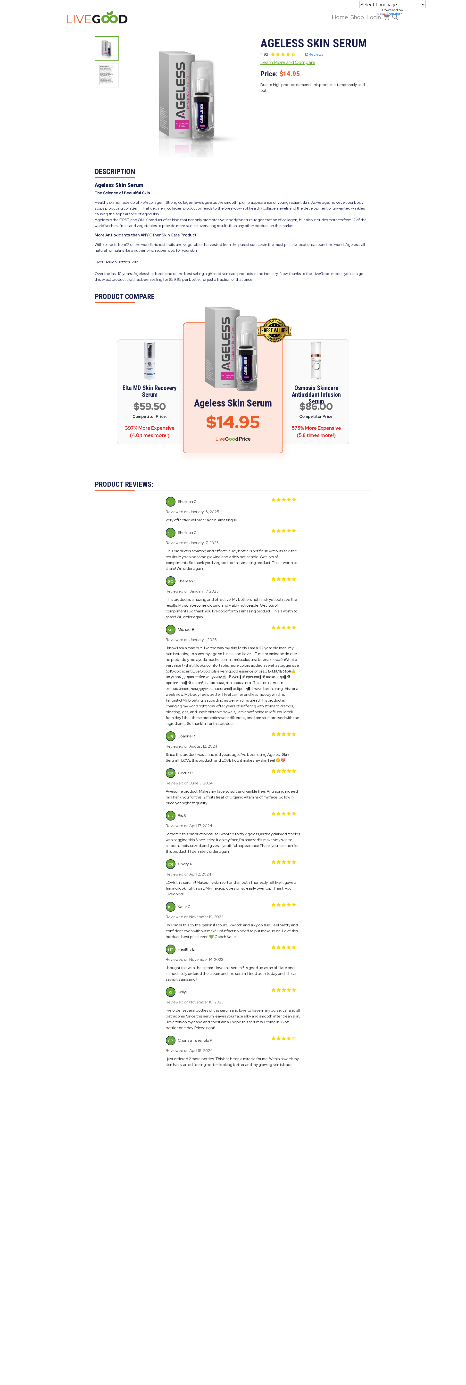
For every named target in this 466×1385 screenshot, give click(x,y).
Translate (394, 13)
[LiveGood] (101, 17)
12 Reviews (314, 54)
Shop (357, 17)
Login (373, 17)
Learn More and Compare (287, 62)
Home (340, 17)
